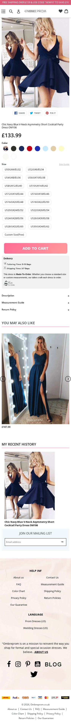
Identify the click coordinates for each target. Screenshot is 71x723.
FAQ (18, 584)
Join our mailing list (35, 533)
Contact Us (52, 577)
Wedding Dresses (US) (35, 628)
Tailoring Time (14, 264)
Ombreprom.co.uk (40, 704)
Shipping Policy (52, 591)
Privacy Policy (18, 598)
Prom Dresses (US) (35, 621)
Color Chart (18, 591)
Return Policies (52, 598)
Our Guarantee (18, 604)
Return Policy (9, 309)
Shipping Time (13, 268)
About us (18, 577)
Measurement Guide (13, 302)
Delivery (8, 258)
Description (8, 295)
